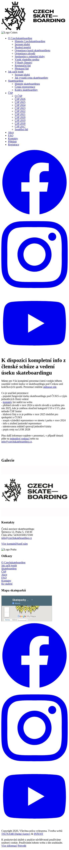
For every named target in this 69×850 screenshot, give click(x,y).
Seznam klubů (22, 44)
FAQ (10, 135)
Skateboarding (15, 80)
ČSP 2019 (20, 120)
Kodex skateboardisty (26, 89)
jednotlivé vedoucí (19, 438)
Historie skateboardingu (27, 83)
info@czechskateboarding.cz (16, 441)
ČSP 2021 (20, 114)
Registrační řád (23, 65)
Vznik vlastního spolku (27, 59)
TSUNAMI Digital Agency (15, 833)
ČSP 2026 (20, 99)
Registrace (13, 144)
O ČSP (18, 96)
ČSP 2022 (20, 111)
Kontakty (13, 138)
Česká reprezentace (25, 86)
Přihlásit (12, 141)
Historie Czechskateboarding (30, 41)
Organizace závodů (25, 53)
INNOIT (38, 833)
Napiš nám (22, 543)
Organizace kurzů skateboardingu (32, 50)
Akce (11, 132)
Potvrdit (22, 845)
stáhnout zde (49, 387)
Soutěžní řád (21, 129)
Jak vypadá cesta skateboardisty (31, 77)
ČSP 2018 (20, 123)
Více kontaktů (8, 543)
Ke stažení (6, 583)
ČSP (10, 92)
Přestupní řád (22, 68)
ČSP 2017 (20, 126)
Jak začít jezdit (15, 71)
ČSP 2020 (20, 117)
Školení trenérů (23, 47)
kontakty (7, 402)
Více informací (9, 845)
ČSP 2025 (20, 102)
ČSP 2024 (20, 105)
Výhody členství (23, 62)
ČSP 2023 (20, 108)
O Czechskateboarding (20, 38)
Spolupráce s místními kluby (30, 56)
